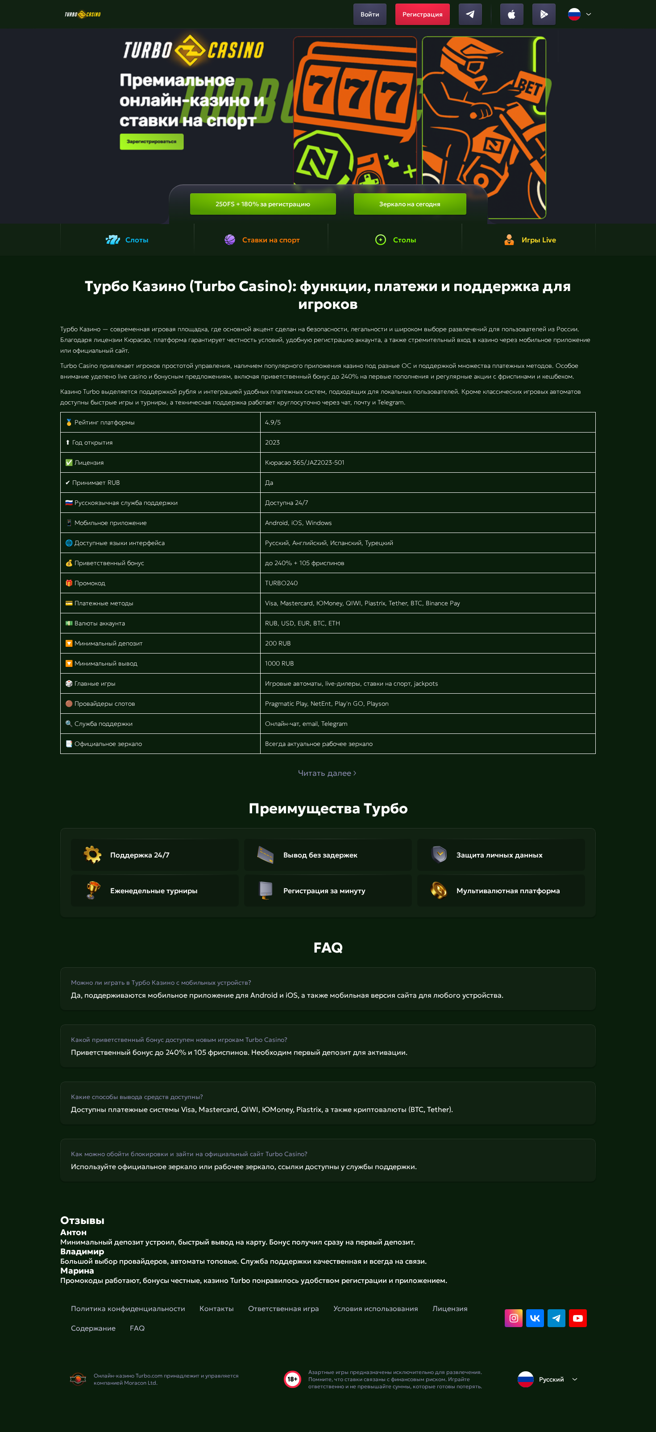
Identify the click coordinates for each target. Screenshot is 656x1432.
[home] (82, 14)
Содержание (93, 1328)
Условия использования (375, 1308)
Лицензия (450, 1308)
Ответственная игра (283, 1308)
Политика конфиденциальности (128, 1308)
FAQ (137, 1328)
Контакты (216, 1308)
